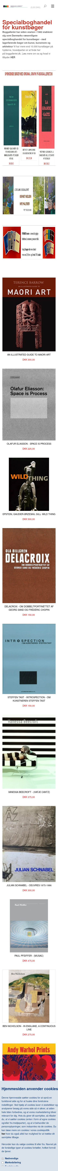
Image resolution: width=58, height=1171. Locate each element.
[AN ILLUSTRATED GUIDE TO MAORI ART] (29, 314)
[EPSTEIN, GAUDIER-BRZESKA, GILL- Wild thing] (29, 484)
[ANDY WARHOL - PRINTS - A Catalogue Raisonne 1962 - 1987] (29, 1075)
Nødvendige (11, 1158)
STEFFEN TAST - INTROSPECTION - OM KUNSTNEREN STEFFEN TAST (29, 699)
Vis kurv (35, 5)
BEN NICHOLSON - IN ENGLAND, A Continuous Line (29, 1027)
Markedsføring (13, 1162)
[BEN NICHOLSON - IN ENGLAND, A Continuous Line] (29, 996)
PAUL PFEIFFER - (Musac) (29, 955)
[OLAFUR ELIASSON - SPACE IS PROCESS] (29, 404)
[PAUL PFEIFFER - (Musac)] (29, 925)
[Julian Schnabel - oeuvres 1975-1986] (29, 843)
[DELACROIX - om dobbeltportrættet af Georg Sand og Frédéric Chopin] (29, 565)
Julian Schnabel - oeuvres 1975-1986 (29, 885)
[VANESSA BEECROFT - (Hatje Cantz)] (29, 751)
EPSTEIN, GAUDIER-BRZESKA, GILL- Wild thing (29, 514)
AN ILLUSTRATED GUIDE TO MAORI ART (29, 354)
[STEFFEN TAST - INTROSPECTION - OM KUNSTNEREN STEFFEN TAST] (29, 658)
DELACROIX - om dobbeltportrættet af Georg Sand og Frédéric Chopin (29, 608)
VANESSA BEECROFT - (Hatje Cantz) (29, 792)
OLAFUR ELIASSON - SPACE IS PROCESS (29, 443)
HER (12, 57)
